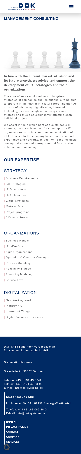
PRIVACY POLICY (17, 427)
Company (12, 437)
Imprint (11, 422)
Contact (12, 432)
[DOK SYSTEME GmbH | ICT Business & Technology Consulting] (20, 6)
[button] (71, 6)
